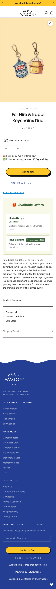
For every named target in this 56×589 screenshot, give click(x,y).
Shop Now (14, 222)
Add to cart (28, 171)
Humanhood (9, 418)
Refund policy (9, 506)
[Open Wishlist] (52, 584)
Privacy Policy (10, 516)
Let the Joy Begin (28, 550)
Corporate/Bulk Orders (14, 491)
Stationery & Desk (11, 457)
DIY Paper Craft (11, 442)
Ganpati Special (10, 437)
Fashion (6, 467)
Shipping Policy (10, 511)
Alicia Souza (9, 413)
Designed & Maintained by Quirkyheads (28, 579)
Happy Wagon (10, 408)
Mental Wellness (11, 462)
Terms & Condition (12, 501)
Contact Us (8, 496)
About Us (7, 486)
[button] (28, 300)
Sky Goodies (9, 423)
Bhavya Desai (28, 108)
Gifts (5, 472)
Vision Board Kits (11, 452)
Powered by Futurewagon (28, 571)
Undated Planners (11, 447)
